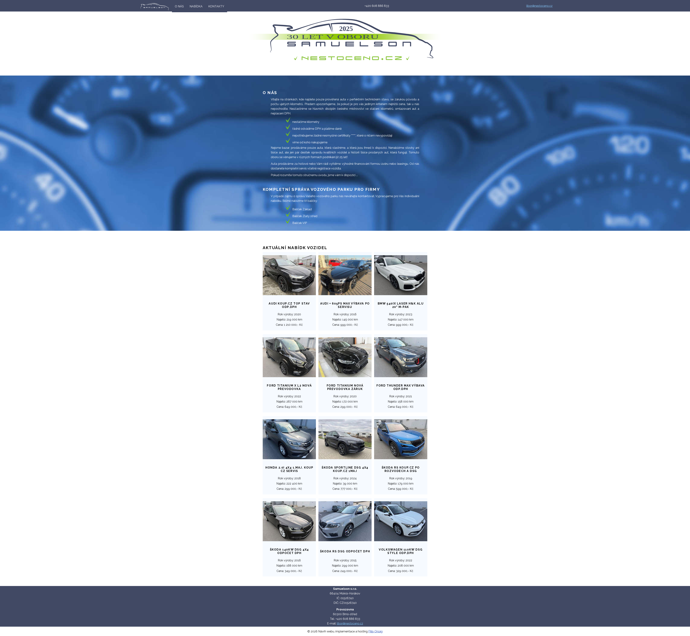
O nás (179, 6)
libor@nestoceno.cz (539, 6)
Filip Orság (375, 631)
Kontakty (216, 6)
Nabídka (196, 6)
